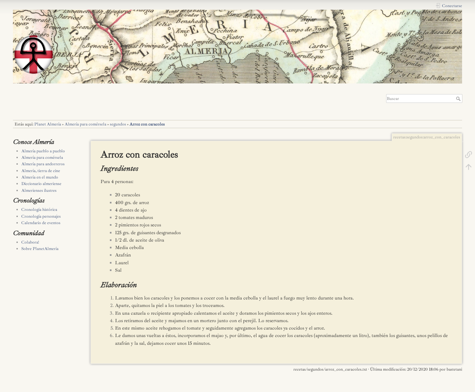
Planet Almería (47, 124)
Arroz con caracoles (147, 124)
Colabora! (30, 242)
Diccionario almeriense (41, 183)
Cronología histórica (39, 209)
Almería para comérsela (85, 124)
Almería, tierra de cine (40, 170)
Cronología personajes (41, 216)
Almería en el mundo (39, 177)
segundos (118, 124)
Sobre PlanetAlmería (39, 248)
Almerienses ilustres (39, 190)
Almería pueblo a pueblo (43, 151)
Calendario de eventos (40, 222)
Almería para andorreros (43, 164)
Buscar (459, 98)
